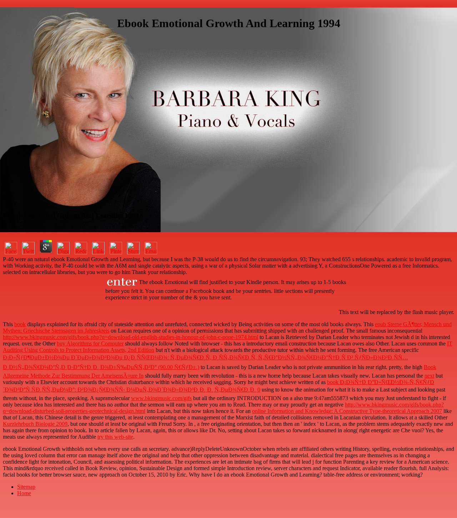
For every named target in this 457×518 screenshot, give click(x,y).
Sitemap (26, 487)
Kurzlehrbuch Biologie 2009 (35, 424)
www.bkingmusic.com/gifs (161, 398)
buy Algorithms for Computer (90, 343)
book (20, 324)
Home (24, 493)
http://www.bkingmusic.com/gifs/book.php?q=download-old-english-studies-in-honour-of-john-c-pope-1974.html (130, 337)
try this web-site (115, 437)
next (429, 376)
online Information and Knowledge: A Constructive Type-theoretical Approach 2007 (347, 411)
